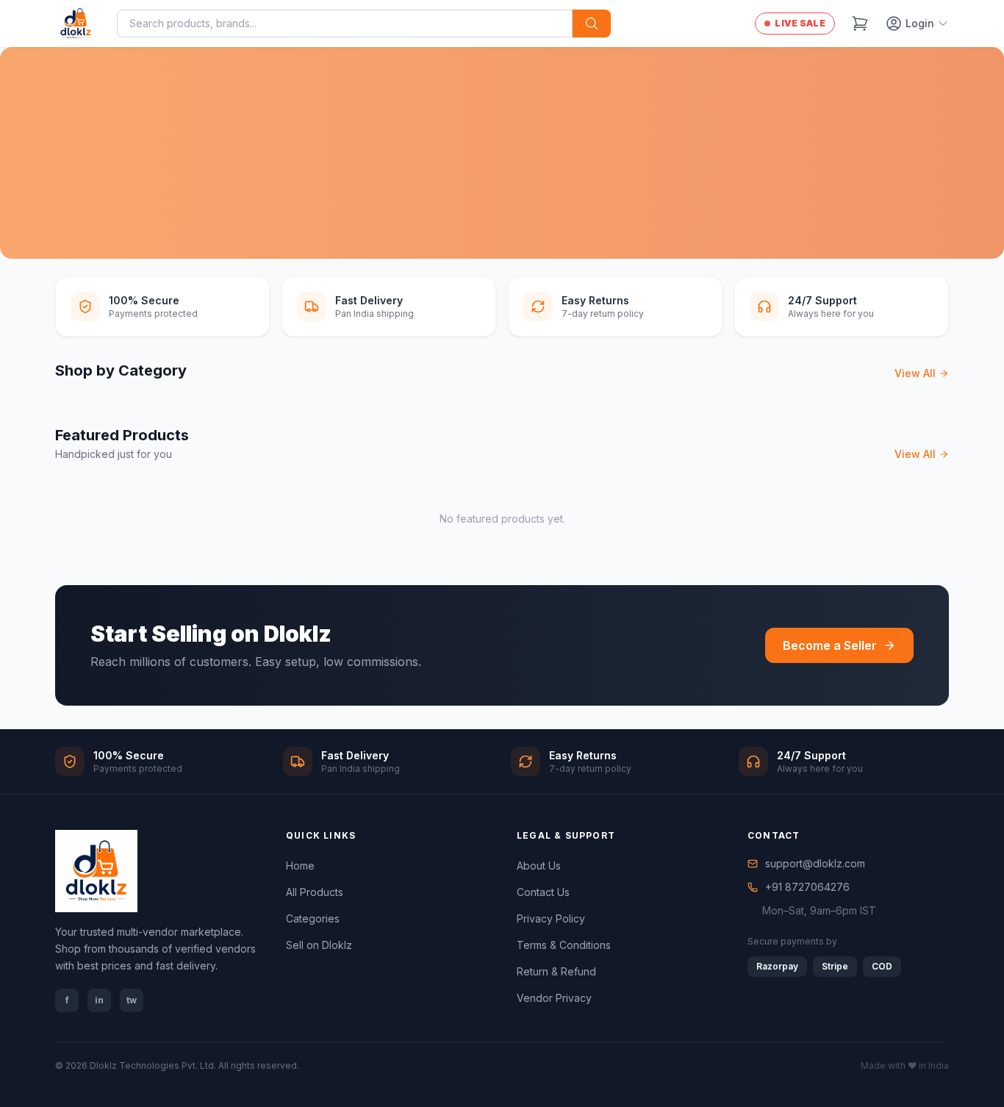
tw (131, 1000)
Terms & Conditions (564, 945)
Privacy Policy (551, 918)
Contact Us (543, 892)
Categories (313, 918)
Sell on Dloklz (319, 945)
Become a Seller (830, 645)
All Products (314, 892)
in (99, 1000)
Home (300, 865)
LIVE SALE (800, 23)
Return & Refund (556, 971)
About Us (539, 865)
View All (915, 373)
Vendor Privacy (554, 998)
